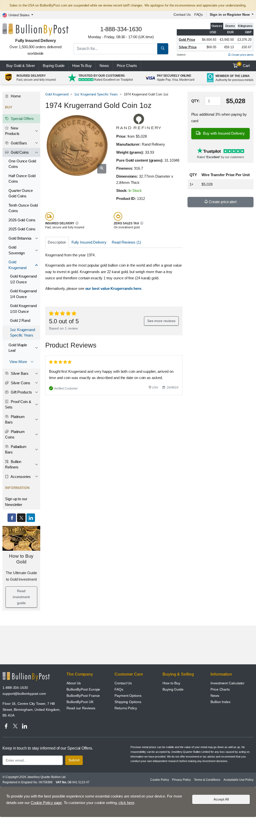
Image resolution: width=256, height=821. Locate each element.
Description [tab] (57, 242)
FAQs (198, 14)
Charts (127, 65)
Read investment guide (21, 597)
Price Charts (220, 689)
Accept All (221, 799)
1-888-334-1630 (15, 688)
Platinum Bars (15, 419)
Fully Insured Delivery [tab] (89, 242)
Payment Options (128, 696)
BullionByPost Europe (83, 689)
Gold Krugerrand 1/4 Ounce (23, 294)
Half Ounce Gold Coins (22, 179)
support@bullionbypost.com (24, 694)
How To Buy (82, 65)
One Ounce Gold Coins (22, 164)
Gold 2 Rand (20, 320)
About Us (73, 683)
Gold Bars (18, 143)
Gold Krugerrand (56, 94)
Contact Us (123, 683)
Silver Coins (20, 383)
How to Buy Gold (21, 558)
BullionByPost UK (80, 702)
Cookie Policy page (46, 803)
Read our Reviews (80, 708)
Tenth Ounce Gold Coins (23, 208)
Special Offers (22, 118)
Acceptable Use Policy (239, 780)
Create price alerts (242, 54)
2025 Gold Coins (22, 229)
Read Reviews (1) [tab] (126, 242)
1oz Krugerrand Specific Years (96, 94)
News (104, 65)
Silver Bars (19, 373)
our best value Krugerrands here (113, 288)
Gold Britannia (19, 238)
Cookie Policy (159, 780)
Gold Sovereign (16, 250)
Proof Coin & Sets (18, 405)
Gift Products (21, 392)
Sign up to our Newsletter (16, 502)
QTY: (195, 101)
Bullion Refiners (13, 464)
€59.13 (229, 47)
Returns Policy (125, 708)
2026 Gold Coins (22, 220)
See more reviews (161, 321)
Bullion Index (220, 702)
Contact (182, 14)
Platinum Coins (15, 434)
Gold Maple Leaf (17, 348)
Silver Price (187, 47)
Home (15, 96)
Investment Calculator (227, 683)
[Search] (162, 48)
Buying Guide (53, 65)
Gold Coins (19, 152)
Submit (74, 760)
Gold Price (187, 39)
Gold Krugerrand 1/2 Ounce (23, 279)
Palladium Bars (15, 449)
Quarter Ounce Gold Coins (20, 193)
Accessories (20, 476)
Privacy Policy (181, 780)
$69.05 (211, 47)
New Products (12, 131)
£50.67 (247, 47)
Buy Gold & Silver (20, 65)
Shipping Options (127, 702)
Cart (244, 65)
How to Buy (171, 683)
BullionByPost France (83, 696)
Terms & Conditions (207, 780)
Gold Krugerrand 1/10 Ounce (23, 309)
